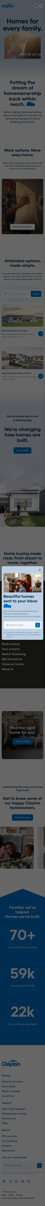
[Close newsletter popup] (40, 569)
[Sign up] (37, 625)
